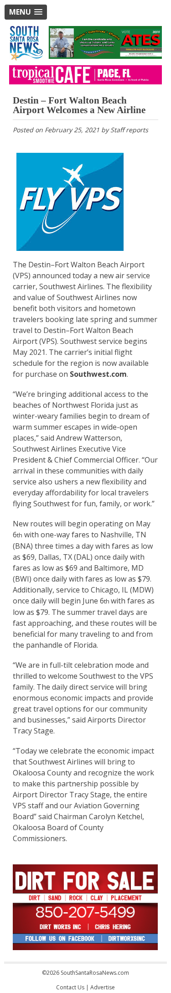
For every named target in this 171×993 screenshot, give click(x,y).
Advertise (102, 987)
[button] (26, 12)
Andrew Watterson (88, 438)
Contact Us (70, 987)
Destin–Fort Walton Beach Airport (86, 265)
